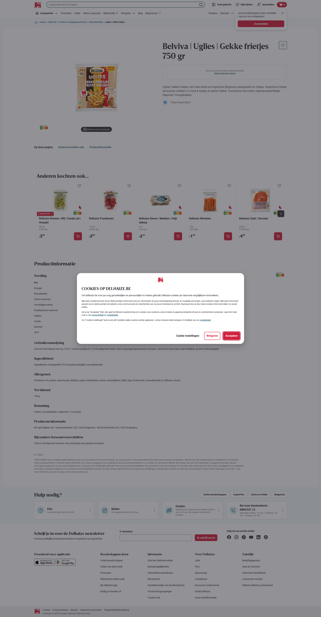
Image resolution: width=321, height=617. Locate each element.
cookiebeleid (112, 315)
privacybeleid (98, 315)
